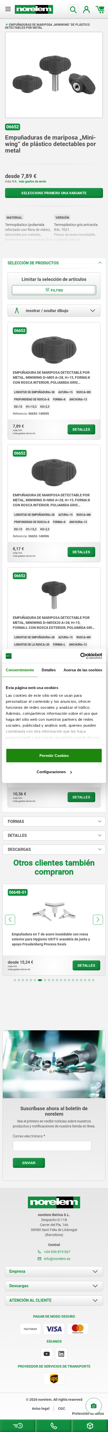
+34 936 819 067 (56, 1252)
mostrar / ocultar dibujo (46, 310)
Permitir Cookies (54, 755)
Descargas (18, 1285)
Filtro (56, 290)
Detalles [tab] (49, 670)
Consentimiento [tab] (20, 670)
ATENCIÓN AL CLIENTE (30, 1300)
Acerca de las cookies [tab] (83, 670)
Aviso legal (40, 1409)
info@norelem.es (56, 1259)
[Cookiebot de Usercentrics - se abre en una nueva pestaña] (80, 656)
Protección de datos (88, 1414)
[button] (15, 980)
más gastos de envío (32, 181)
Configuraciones (51, 772)
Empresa (17, 1271)
